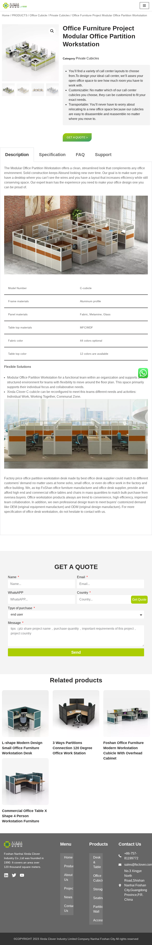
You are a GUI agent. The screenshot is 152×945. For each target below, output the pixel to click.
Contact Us (68, 908)
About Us (68, 877)
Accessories (98, 920)
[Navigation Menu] (144, 5)
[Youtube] (22, 875)
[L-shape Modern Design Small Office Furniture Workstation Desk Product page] (25, 713)
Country (83, 592)
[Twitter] (14, 875)
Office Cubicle (38, 15)
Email (81, 577)
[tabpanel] (76, 348)
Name (12, 577)
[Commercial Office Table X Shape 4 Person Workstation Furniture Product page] (25, 781)
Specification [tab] (52, 154)
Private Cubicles (59, 15)
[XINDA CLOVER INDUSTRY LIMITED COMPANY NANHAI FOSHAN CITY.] (15, 5)
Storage (98, 889)
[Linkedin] (6, 875)
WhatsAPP (15, 592)
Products (68, 866)
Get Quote (139, 599)
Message (15, 622)
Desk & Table (97, 862)
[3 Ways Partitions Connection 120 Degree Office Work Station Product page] (76, 713)
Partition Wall (98, 909)
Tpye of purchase (20, 608)
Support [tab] (103, 154)
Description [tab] (17, 154)
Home (6, 15)
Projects (68, 888)
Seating (98, 898)
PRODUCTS (19, 15)
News (68, 897)
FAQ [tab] (80, 154)
